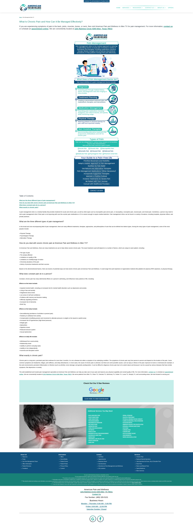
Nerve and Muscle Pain (142, 466)
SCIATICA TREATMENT (128, 417)
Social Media (63, 459)
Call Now (100, 456)
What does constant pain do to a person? (32, 205)
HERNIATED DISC (93, 426)
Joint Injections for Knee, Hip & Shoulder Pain (148, 461)
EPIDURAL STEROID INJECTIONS (131, 426)
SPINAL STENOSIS (127, 415)
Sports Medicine (140, 468)
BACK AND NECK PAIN (94, 415)
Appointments (102, 459)
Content (62, 468)
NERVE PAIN (92, 437)
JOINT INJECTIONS (93, 419)
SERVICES (125, 7)
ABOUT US (160, 7)
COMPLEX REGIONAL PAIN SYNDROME (133, 420)
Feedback (25, 468)
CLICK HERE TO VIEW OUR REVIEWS (96, 399)
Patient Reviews (26, 466)
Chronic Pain (139, 456)
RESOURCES (137, 7)
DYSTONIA (125, 428)
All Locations (101, 468)
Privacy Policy (64, 466)
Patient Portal (64, 463)
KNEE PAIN (91, 442)
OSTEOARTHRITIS (127, 422)
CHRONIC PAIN (127, 429)
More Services (140, 470)
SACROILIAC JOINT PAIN (95, 435)
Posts (23, 459)
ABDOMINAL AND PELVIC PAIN (96, 438)
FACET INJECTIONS (94, 417)
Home (20, 17)
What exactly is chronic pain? (28, 207)
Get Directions (102, 463)
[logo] (30, 7)
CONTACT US (149, 7)
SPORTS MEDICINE (93, 440)
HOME (118, 7)
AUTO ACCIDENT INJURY (129, 433)
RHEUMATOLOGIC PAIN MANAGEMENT (99, 433)
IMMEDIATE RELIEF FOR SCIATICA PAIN (133, 424)
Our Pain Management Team (30, 461)
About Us (24, 456)
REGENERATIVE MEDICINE (95, 422)
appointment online (40, 29)
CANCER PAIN (126, 431)
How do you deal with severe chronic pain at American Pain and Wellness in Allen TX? (47, 203)
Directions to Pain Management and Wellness (110, 466)
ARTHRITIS (91, 429)
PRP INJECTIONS (93, 424)
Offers (62, 456)
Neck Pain (139, 463)
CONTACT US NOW (96, 190)
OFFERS (170, 7)
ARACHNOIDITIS (127, 435)
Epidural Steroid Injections (143, 459)
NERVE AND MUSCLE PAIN (129, 437)
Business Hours (102, 461)
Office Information (27, 463)
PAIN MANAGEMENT (94, 420)
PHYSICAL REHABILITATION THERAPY (133, 419)
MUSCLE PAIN (92, 431)
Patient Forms (64, 461)
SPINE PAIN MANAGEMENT (95, 428)
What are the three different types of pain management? (37, 200)
